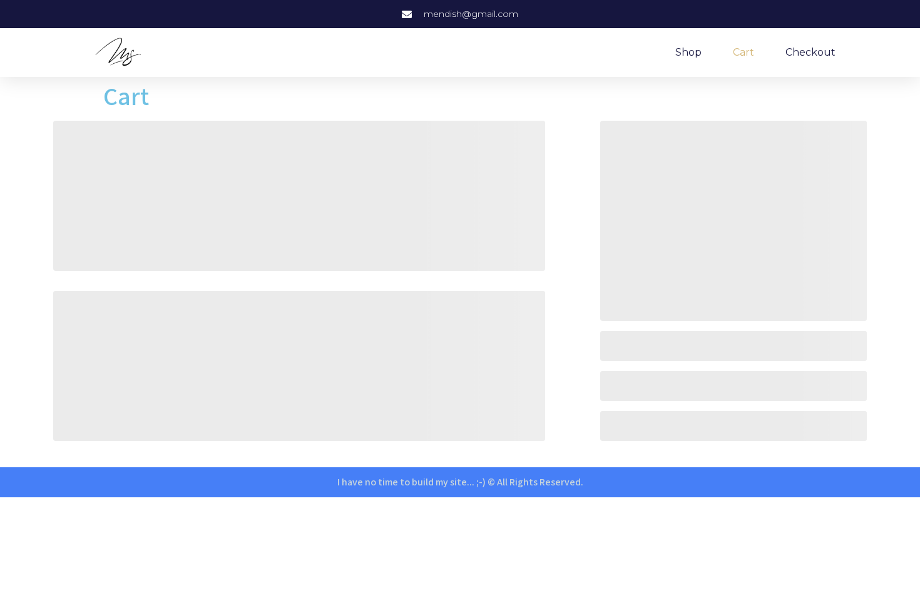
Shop (688, 52)
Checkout (810, 52)
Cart (743, 52)
